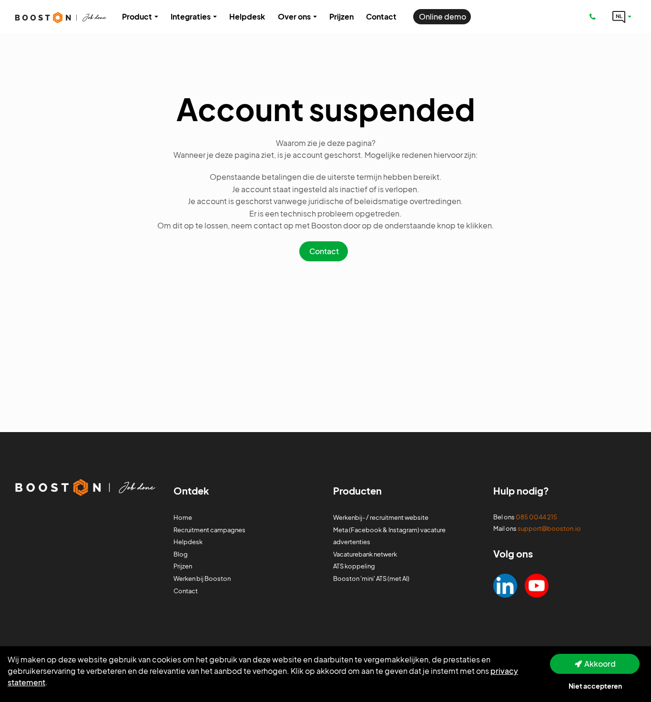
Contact (324, 251)
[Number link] (594, 16)
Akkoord (600, 664)
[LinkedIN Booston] (505, 584)
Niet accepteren (595, 685)
